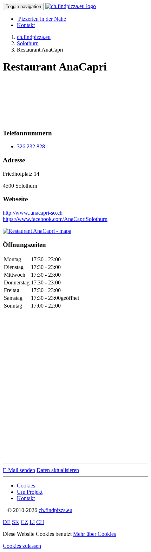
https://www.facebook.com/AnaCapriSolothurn (55, 219)
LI (32, 522)
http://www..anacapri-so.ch (33, 213)
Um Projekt (29, 492)
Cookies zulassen (22, 546)
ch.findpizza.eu (55, 510)
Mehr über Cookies (94, 534)
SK (15, 522)
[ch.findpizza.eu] (70, 6)
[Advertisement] (59, 98)
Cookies (26, 486)
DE (7, 522)
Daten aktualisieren (58, 470)
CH (40, 522)
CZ (24, 522)
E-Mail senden (19, 470)
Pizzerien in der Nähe (42, 19)
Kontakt (26, 25)
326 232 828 (31, 146)
